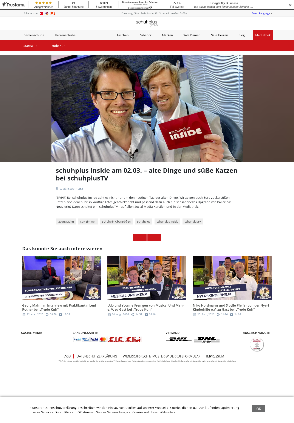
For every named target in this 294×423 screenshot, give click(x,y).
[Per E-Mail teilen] (157, 237)
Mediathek (263, 35)
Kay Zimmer (88, 221)
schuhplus (79, 197)
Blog (241, 35)
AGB (67, 356)
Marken (167, 35)
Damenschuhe (33, 35)
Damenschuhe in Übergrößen (191, 361)
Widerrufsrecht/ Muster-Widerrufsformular (161, 356)
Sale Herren (219, 35)
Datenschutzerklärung (97, 356)
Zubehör (145, 35)
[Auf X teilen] (143, 237)
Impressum (215, 356)
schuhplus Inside (167, 221)
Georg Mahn (66, 221)
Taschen (123, 35)
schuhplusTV (193, 221)
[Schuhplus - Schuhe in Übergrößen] (147, 23)
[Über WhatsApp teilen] (150, 237)
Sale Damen (192, 35)
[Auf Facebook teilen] (136, 237)
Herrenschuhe (65, 35)
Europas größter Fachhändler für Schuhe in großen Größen (154, 13)
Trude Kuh (57, 46)
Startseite (30, 46)
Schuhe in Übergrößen (116, 221)
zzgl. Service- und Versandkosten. (101, 361)
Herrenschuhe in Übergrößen (216, 361)
